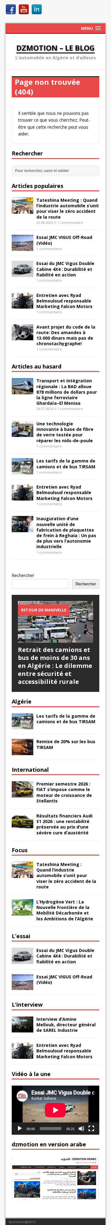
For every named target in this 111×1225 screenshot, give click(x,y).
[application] (55, 1110)
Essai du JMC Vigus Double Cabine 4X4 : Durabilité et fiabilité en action (65, 268)
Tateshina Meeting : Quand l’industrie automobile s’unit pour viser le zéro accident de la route (67, 208)
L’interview (27, 1004)
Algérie (21, 701)
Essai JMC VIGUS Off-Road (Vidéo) (64, 240)
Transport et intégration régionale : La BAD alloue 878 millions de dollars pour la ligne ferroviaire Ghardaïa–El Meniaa (66, 392)
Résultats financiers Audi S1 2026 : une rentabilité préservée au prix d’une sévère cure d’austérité (64, 824)
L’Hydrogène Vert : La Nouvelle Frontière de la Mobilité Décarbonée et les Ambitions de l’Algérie (64, 910)
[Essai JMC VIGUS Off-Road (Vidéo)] (22, 247)
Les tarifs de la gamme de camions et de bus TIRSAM (65, 463)
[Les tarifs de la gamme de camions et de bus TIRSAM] (22, 471)
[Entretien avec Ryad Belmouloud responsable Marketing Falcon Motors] (22, 305)
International (30, 769)
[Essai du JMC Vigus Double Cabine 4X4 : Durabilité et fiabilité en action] (22, 273)
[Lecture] (20, 1129)
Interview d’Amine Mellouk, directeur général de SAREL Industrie (66, 1024)
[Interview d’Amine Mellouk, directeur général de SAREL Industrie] (22, 1029)
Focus (19, 850)
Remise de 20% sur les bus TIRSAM (65, 744)
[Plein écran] (91, 1129)
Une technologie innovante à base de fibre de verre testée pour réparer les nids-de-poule (64, 432)
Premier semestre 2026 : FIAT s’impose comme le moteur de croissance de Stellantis (64, 792)
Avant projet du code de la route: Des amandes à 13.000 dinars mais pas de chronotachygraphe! (65, 335)
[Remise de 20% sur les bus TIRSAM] (22, 751)
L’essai (21, 936)
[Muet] (81, 1129)
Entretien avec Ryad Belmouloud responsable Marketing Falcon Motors (64, 300)
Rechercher (23, 575)
